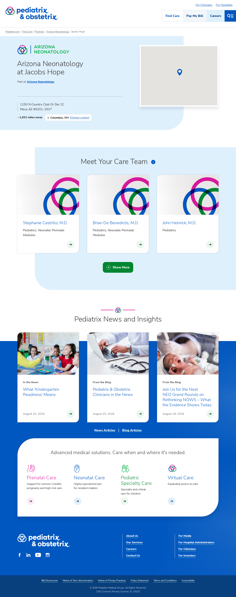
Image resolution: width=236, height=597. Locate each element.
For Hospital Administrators (196, 542)
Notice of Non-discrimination (78, 580)
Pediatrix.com (13, 31)
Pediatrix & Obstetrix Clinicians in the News (113, 392)
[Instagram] (48, 555)
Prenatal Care (41, 477)
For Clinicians (204, 5)
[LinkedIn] (28, 555)
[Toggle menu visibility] (230, 16)
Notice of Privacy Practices (112, 580)
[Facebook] (19, 555)
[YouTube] (38, 555)
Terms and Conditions (165, 580)
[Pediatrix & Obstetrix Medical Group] (32, 13)
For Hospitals (224, 5)
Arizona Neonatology (57, 31)
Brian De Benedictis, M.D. (116, 223)
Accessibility (188, 580)
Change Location (80, 118)
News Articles (104, 430)
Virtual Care (180, 477)
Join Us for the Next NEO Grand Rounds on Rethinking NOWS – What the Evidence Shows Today (187, 397)
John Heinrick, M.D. (179, 223)
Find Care (172, 16)
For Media (184, 536)
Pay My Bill (194, 16)
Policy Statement (140, 580)
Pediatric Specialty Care (136, 480)
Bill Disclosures (49, 580)
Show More (121, 267)
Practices (39, 31)
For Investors (187, 555)
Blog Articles (132, 430)
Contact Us (133, 555)
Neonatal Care (89, 477)
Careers (215, 16)
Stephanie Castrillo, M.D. (45, 223)
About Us (132, 536)
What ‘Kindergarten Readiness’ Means (41, 392)
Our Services (134, 542)
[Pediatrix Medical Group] (43, 540)
